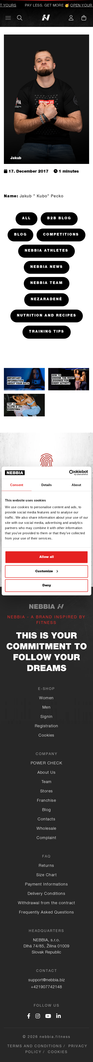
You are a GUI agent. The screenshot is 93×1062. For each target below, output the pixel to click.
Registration (46, 726)
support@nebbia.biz (46, 980)
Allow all (46, 557)
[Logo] (46, 18)
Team (47, 782)
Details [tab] (46, 484)
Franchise (46, 801)
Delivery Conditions (47, 894)
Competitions (61, 235)
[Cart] (83, 18)
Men (46, 708)
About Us (46, 773)
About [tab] (76, 484)
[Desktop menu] (8, 18)
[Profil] (71, 18)
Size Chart (46, 875)
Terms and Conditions (34, 1046)
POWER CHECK (47, 763)
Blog (20, 235)
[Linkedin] (58, 1016)
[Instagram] (37, 1016)
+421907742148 (46, 987)
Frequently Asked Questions (46, 913)
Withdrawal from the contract (46, 903)
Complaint (46, 838)
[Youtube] (48, 1016)
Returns (46, 866)
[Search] (19, 18)
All (26, 218)
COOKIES (58, 1052)
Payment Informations (46, 885)
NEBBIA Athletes (46, 251)
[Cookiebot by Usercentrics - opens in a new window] (69, 473)
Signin (46, 717)
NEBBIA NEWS (46, 267)
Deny (46, 585)
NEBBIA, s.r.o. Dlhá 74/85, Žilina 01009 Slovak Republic (46, 946)
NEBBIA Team (46, 283)
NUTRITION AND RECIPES (46, 316)
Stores (46, 791)
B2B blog (59, 218)
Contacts (46, 819)
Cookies (46, 736)
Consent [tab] (16, 484)
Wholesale (46, 829)
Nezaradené (46, 299)
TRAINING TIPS (46, 332)
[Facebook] (28, 1016)
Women (46, 698)
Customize (44, 571)
